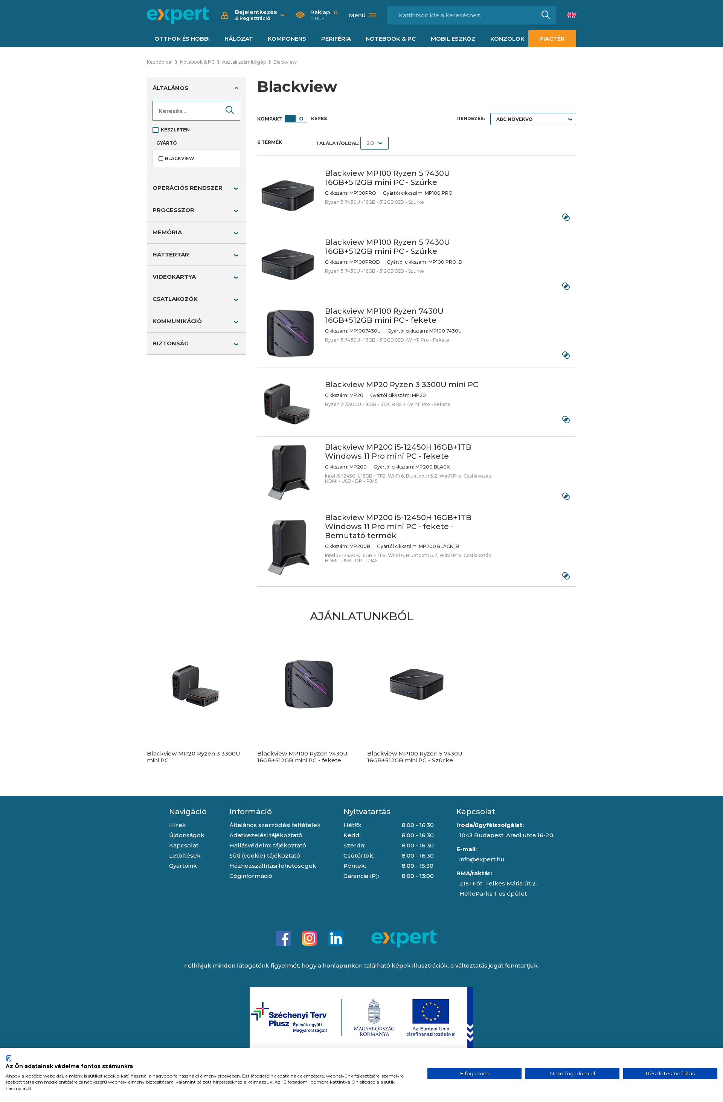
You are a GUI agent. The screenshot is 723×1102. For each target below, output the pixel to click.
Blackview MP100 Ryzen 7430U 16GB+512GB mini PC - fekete (384, 316)
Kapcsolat (183, 845)
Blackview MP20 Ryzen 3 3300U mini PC (401, 384)
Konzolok (507, 38)
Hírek (177, 825)
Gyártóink (183, 865)
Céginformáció (250, 875)
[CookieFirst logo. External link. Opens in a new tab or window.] (8, 1058)
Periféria (336, 38)
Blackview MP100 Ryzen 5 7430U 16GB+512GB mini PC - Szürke (387, 178)
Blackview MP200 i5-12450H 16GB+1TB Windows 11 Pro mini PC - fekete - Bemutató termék (398, 526)
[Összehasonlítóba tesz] (565, 217)
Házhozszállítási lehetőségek (272, 865)
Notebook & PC (391, 38)
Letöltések (185, 855)
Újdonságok (186, 835)
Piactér (552, 38)
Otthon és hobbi (182, 38)
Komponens (287, 38)
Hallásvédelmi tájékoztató (267, 845)
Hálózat (238, 38)
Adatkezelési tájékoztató (265, 835)
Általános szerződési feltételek (275, 825)
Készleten (175, 130)
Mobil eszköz (453, 38)
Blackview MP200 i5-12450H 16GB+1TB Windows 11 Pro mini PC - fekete (398, 452)
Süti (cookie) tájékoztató (264, 855)
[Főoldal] (178, 15)
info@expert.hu (482, 859)
